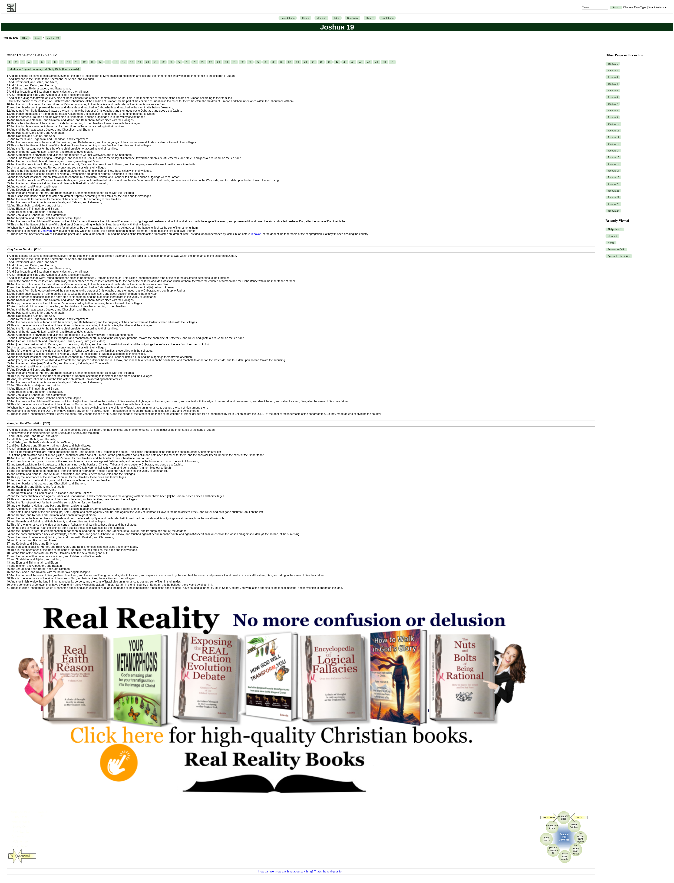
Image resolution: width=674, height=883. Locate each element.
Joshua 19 (53, 38)
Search (616, 7)
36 (273, 62)
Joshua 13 (613, 144)
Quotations (387, 18)
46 (352, 62)
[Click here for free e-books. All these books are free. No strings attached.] (271, 806)
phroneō (612, 236)
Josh (37, 38)
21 (155, 62)
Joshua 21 (613, 190)
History (370, 18)
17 (123, 62)
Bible (336, 18)
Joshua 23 (613, 204)
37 (281, 62)
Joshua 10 (613, 123)
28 (210, 62)
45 (344, 62)
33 (250, 62)
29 (218, 62)
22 (163, 62)
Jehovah (46, 230)
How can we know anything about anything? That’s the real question (300, 871)
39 (297, 62)
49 (376, 62)
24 (179, 62)
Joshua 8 (613, 110)
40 (305, 62)
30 (226, 62)
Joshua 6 (613, 97)
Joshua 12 (613, 137)
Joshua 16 (613, 164)
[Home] (10, 7)
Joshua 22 (613, 197)
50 (384, 62)
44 (337, 62)
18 (131, 62)
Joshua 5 (613, 90)
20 (147, 62)
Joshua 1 (613, 63)
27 (202, 62)
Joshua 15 (613, 157)
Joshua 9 (613, 117)
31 (234, 62)
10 (68, 62)
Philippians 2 (615, 229)
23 (171, 62)
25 (187, 62)
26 (194, 62)
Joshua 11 (613, 130)
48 (368, 62)
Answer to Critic (616, 249)
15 (108, 62)
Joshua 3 (613, 77)
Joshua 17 (613, 170)
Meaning (321, 18)
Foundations (288, 18)
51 (392, 62)
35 (266, 62)
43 (329, 62)
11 (76, 62)
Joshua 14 (613, 150)
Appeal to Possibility (619, 256)
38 (289, 62)
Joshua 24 (613, 210)
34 (258, 62)
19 (139, 62)
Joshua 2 (613, 70)
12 (84, 62)
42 (321, 62)
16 (115, 62)
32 (242, 62)
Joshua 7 (613, 103)
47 (360, 62)
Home (305, 18)
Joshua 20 (613, 184)
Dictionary (352, 18)
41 (313, 62)
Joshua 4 (613, 83)
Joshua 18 (613, 177)
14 (100, 62)
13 (92, 62)
